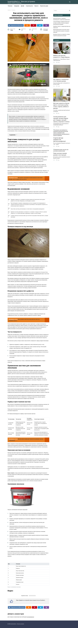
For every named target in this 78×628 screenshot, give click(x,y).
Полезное (10, 5)
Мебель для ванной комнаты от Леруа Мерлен (61, 56)
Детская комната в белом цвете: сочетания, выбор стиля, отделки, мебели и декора (61, 106)
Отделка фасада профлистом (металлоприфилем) (59, 139)
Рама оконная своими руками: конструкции (60, 154)
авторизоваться (30, 616)
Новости (36, 5)
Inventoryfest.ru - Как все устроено (21, 2)
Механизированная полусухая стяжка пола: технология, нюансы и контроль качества (61, 31)
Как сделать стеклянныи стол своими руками (60, 80)
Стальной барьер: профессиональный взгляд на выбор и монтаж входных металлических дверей (61, 23)
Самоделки (16, 5)
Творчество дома (44, 5)
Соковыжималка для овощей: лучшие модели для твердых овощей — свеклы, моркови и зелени (61, 119)
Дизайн (22, 5)
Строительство (29, 5)
